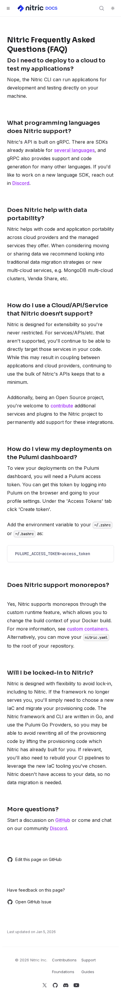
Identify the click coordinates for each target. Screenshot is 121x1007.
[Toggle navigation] (8, 8)
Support (88, 960)
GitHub (62, 820)
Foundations (63, 971)
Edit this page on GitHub (38, 859)
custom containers (87, 629)
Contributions (64, 960)
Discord (20, 183)
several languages (74, 150)
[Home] (38, 8)
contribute (62, 406)
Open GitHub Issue (33, 901)
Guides (87, 971)
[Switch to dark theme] (112, 8)
